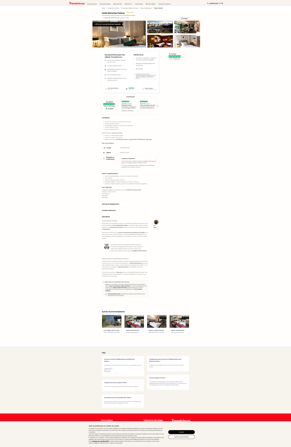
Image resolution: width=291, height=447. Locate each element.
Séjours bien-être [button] (117, 4)
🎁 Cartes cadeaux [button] (150, 4)
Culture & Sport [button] (139, 4)
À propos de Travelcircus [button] (164, 4)
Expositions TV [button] (128, 4)
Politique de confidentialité (100, 441)
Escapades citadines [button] (105, 4)
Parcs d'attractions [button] (92, 4)
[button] (219, 3)
